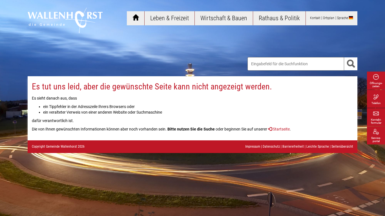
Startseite (281, 129)
